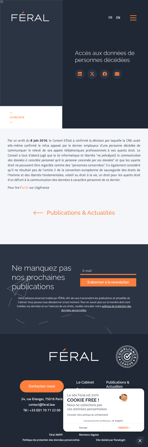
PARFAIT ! (124, 428)
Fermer (83, 428)
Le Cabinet (85, 382)
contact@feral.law (42, 404)
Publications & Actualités (118, 384)
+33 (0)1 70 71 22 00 (45, 410)
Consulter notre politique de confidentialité (87, 415)
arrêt (25, 187)
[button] (80, 74)
